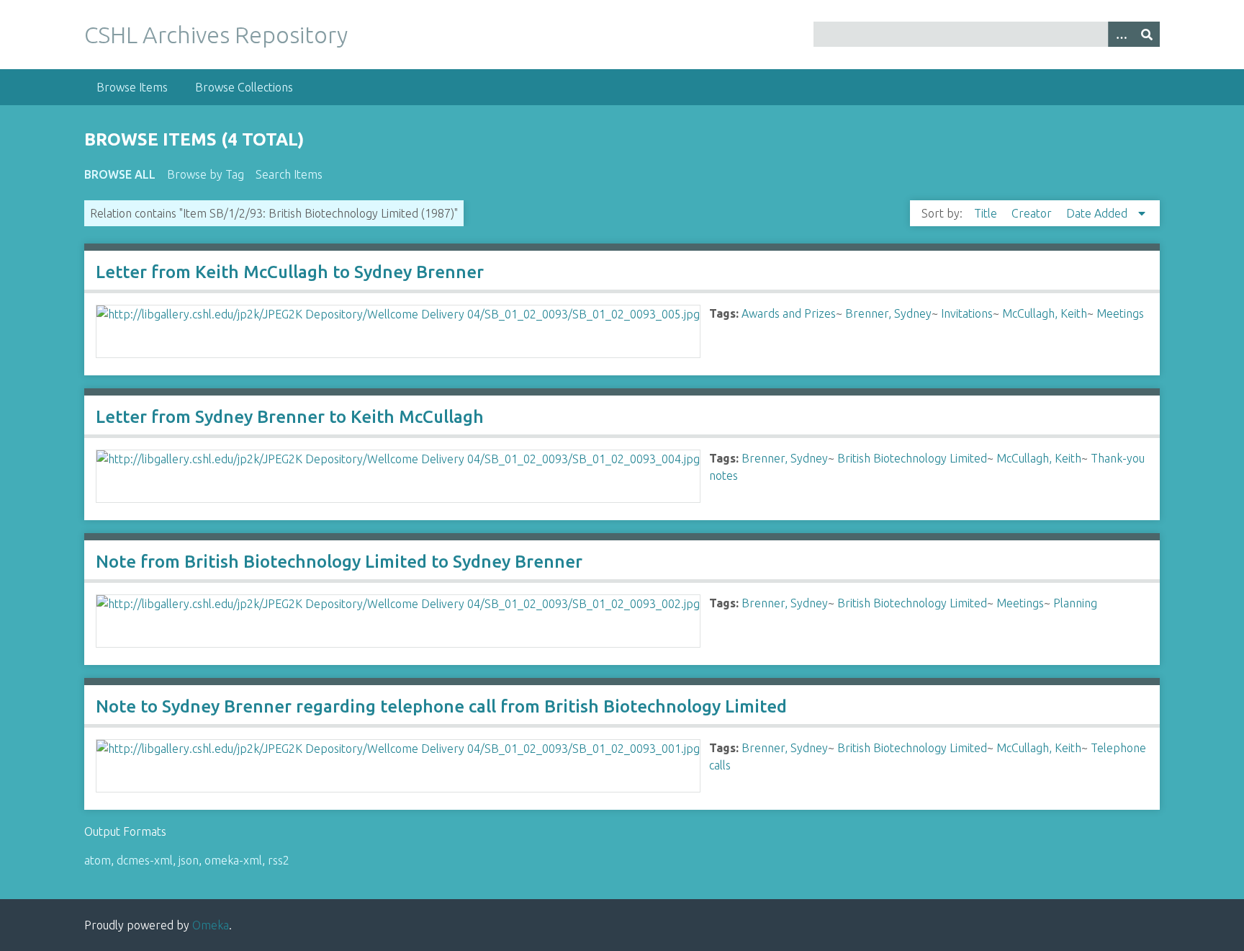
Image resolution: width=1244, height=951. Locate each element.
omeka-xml (233, 860)
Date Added (1098, 213)
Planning (1075, 603)
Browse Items (132, 87)
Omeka (210, 925)
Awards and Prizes (789, 313)
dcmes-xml (145, 860)
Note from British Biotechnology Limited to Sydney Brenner (339, 561)
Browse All (120, 174)
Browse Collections (244, 87)
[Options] (1121, 34)
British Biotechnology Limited (912, 458)
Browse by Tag (205, 174)
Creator (1033, 213)
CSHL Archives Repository (216, 35)
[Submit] (1147, 34)
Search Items (289, 174)
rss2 (278, 860)
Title (987, 213)
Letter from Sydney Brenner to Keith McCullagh (290, 417)
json (189, 860)
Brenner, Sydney (888, 313)
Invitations (967, 313)
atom (97, 860)
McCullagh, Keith (1044, 313)
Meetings (1120, 313)
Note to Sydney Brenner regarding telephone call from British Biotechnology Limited (441, 706)
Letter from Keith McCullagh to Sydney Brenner (290, 272)
